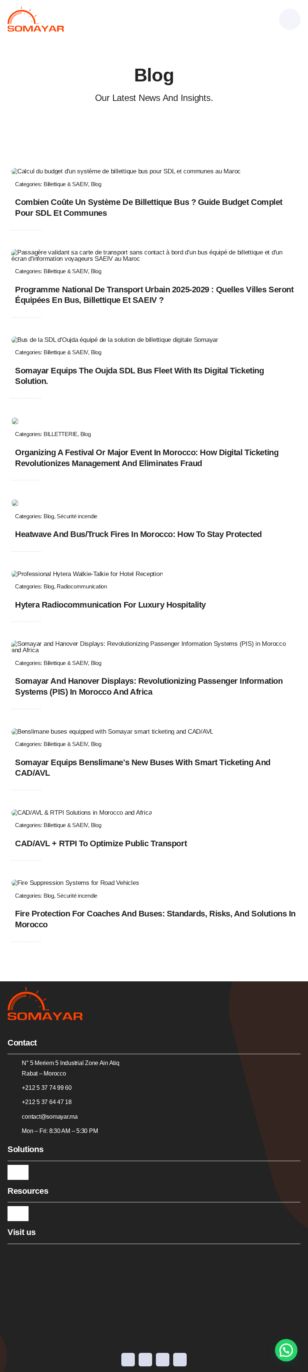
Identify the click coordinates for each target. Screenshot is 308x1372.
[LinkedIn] (162, 1359)
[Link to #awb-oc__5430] (289, 19)
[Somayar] (36, 9)
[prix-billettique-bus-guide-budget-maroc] (126, 171)
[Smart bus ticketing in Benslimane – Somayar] (112, 731)
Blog (96, 184)
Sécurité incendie (77, 516)
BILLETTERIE (60, 434)
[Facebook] (128, 1359)
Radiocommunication (82, 586)
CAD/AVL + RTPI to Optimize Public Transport (101, 843)
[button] (286, 1350)
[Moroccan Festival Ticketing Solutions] (15, 420)
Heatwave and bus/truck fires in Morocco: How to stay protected (138, 534)
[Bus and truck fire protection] (15, 502)
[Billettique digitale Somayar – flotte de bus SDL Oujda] (114, 339)
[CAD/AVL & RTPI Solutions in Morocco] (81, 812)
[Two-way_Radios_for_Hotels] (87, 574)
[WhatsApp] (180, 1359)
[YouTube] (145, 1359)
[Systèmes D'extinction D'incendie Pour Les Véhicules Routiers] (75, 882)
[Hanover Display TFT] (154, 643)
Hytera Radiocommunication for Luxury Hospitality (110, 604)
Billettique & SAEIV (66, 184)
